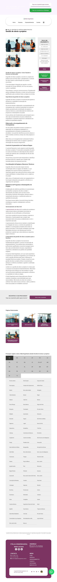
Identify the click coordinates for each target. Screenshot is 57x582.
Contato (38, 22)
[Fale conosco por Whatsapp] (51, 572)
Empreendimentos (29, 22)
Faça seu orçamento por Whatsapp (40, 10)
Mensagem (44, 58)
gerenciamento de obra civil (14, 209)
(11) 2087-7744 (14, 555)
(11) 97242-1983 (14, 557)
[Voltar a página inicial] (28, 19)
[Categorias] (43, 22)
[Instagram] (16, 549)
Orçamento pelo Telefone (44, 81)
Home (14, 22)
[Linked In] (22, 549)
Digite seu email (44, 49)
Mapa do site (33, 565)
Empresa (20, 22)
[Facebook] (19, 549)
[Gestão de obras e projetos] (13, 44)
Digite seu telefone (44, 53)
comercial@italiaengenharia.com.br (18, 558)
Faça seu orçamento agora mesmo (40, 4)
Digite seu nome (44, 44)
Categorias (14, 29)
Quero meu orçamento (40, 297)
